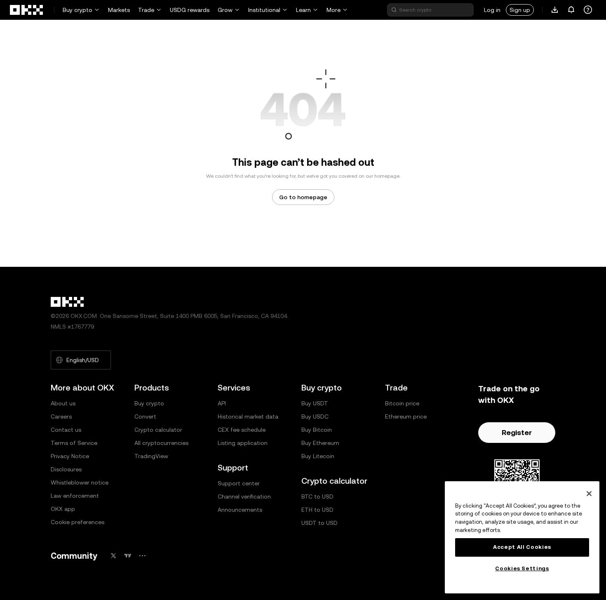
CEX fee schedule (241, 429)
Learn (303, 10)
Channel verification (244, 496)
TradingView (151, 456)
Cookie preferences (77, 522)
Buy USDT (314, 403)
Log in (492, 10)
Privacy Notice (70, 456)
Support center (239, 483)
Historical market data (248, 416)
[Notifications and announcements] (571, 10)
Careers (61, 416)
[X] (113, 555)
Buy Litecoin (317, 456)
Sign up (520, 10)
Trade (146, 10)
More (333, 10)
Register (517, 432)
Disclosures (66, 469)
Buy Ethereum (320, 443)
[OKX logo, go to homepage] (27, 9)
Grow (225, 10)
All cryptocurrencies (161, 443)
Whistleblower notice (79, 482)
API (222, 403)
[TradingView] (128, 555)
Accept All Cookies (522, 547)
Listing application (243, 443)
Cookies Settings (522, 568)
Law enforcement (75, 495)
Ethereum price (406, 416)
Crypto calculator (158, 429)
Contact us (66, 429)
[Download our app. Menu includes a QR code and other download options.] (555, 10)
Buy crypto (77, 10)
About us (63, 403)
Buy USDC (315, 416)
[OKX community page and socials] (142, 555)
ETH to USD (317, 509)
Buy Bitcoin (316, 429)
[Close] (589, 494)
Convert (145, 416)
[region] (522, 537)
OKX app (63, 509)
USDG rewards (189, 10)
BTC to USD (317, 496)
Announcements (240, 509)
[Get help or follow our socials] (588, 10)
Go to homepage (303, 197)
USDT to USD (319, 523)
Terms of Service (74, 443)
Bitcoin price (402, 403)
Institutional (264, 10)
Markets (119, 10)
